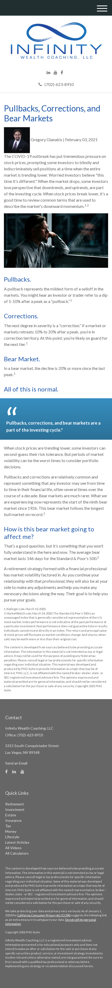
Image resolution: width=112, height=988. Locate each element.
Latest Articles (17, 842)
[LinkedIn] (48, 72)
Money (10, 831)
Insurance (13, 820)
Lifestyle (12, 837)
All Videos (13, 848)
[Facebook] (62, 72)
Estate (10, 815)
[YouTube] (55, 72)
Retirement (14, 804)
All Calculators (17, 853)
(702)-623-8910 (59, 84)
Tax (8, 826)
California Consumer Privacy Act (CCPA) (44, 915)
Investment (14, 809)
